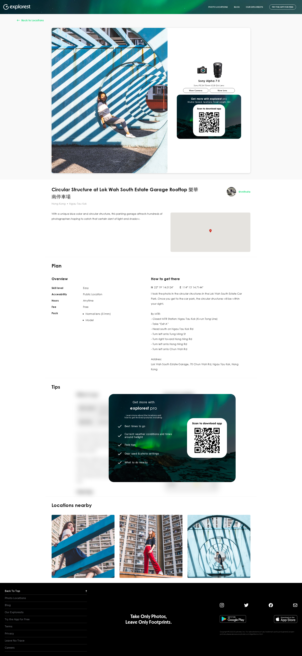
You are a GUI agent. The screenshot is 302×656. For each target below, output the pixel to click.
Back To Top (12, 591)
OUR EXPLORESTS (254, 7)
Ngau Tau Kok (78, 203)
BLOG (237, 7)
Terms (8, 626)
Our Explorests (14, 612)
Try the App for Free (17, 619)
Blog (8, 605)
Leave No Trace (14, 640)
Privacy (9, 633)
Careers (10, 647)
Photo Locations (15, 598)
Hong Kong (59, 203)
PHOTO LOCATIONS (218, 7)
